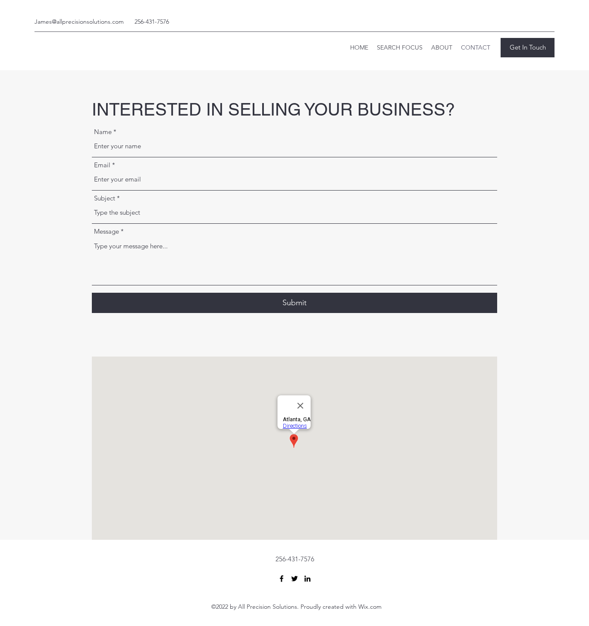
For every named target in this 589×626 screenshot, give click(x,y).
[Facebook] (281, 578)
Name (103, 131)
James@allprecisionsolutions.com (79, 21)
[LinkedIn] (307, 578)
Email (102, 165)
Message (106, 231)
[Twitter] (294, 578)
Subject (104, 198)
